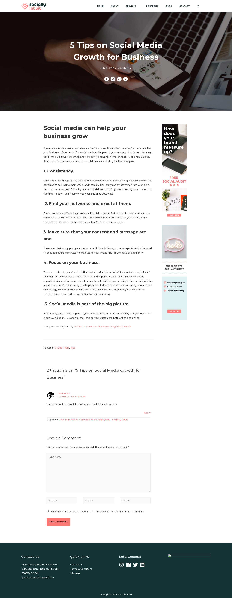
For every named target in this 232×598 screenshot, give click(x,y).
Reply (147, 412)
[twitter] (136, 564)
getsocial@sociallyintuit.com (38, 577)
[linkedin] (143, 564)
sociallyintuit (124, 68)
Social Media (62, 347)
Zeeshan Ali (64, 393)
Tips (73, 347)
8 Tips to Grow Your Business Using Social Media (103, 326)
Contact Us (76, 564)
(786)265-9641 (30, 573)
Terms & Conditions (81, 569)
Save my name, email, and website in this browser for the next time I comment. (97, 511)
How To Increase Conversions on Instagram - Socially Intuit (93, 419)
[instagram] (122, 564)
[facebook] (129, 564)
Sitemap (75, 573)
